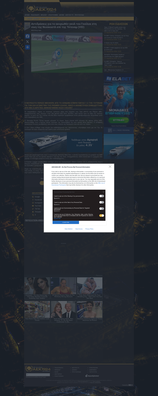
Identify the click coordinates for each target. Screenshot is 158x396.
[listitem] (79, 192)
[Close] (110, 167)
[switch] (101, 196)
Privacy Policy (89, 229)
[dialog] (79, 198)
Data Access (79, 229)
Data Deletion (69, 229)
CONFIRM (65, 222)
